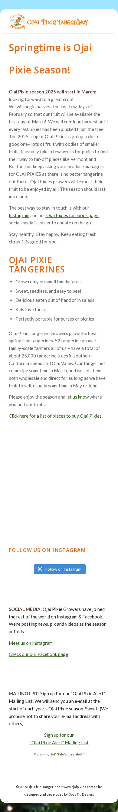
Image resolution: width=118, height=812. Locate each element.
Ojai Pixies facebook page (72, 215)
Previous (14, 468)
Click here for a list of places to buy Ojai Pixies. (56, 416)
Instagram (19, 215)
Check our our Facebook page (38, 654)
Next (103, 468)
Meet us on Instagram (31, 643)
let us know (77, 396)
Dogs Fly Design (80, 794)
